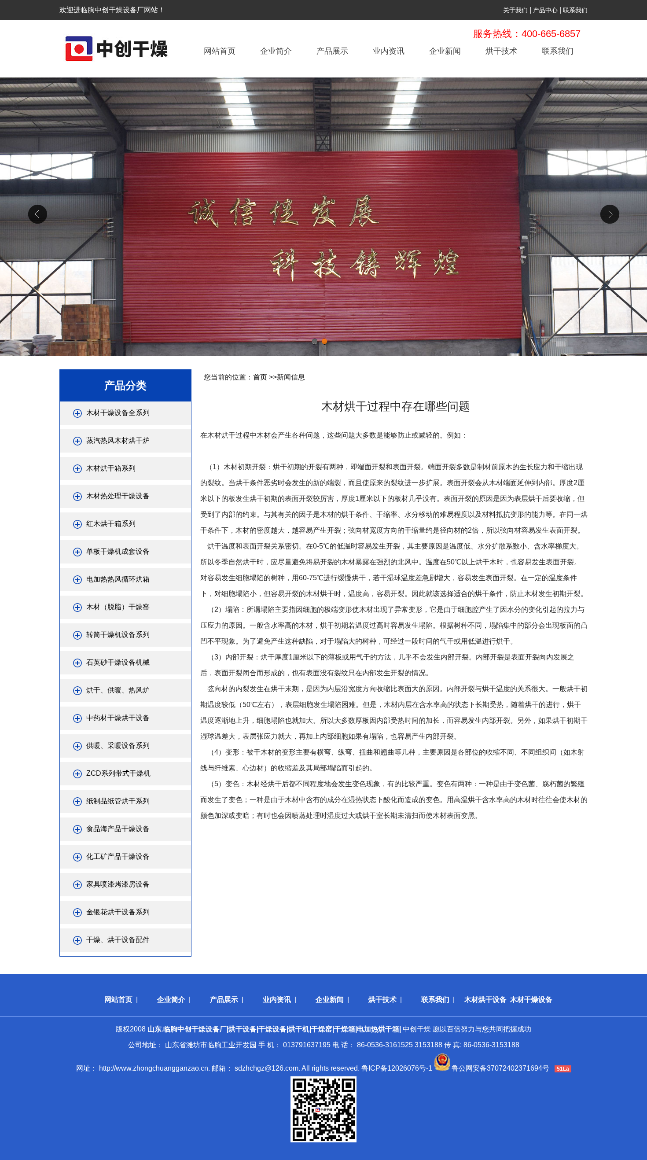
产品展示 (332, 51)
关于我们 (515, 10)
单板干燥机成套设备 (118, 551)
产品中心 (545, 10)
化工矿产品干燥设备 (118, 856)
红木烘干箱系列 (111, 523)
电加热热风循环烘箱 (118, 579)
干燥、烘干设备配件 (118, 939)
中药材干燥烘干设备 (118, 718)
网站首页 (219, 51)
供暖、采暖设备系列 (118, 745)
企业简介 (276, 51)
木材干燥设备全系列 (118, 412)
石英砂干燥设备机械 (118, 662)
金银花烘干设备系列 (118, 912)
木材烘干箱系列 (111, 468)
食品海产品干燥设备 (118, 828)
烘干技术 (501, 51)
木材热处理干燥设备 (118, 496)
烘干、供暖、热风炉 (118, 690)
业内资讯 (388, 51)
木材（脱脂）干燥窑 (118, 607)
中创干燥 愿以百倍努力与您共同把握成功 (339, 1029)
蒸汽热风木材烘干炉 (118, 440)
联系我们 (575, 10)
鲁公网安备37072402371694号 (500, 1068)
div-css (323, 216)
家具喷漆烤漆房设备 (118, 884)
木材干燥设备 (531, 999)
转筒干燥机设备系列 (118, 634)
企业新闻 (445, 51)
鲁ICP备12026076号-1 (396, 1068)
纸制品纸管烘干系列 (118, 801)
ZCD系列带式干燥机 (118, 773)
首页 (260, 377)
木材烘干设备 (485, 999)
